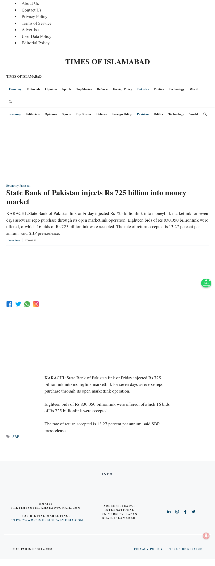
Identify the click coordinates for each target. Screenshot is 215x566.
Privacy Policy (34, 16)
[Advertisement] (107, 153)
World (194, 89)
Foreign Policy (122, 89)
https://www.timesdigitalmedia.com (45, 520)
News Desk (14, 240)
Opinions (51, 89)
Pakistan (143, 89)
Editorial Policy (36, 43)
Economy (15, 89)
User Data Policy (36, 36)
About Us (30, 3)
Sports (66, 89)
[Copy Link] (36, 304)
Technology (177, 89)
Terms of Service (36, 23)
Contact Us (31, 10)
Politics (159, 89)
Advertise (30, 29)
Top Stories (84, 89)
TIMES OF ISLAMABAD (107, 61)
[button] (10, 101)
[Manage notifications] (206, 536)
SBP (15, 436)
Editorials (33, 89)
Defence (102, 89)
